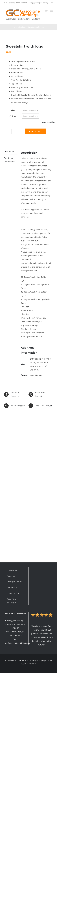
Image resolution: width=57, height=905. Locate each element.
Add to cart (35, 131)
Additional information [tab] (9, 160)
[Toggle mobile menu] (51, 10)
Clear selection (48, 122)
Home (15, 27)
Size (13, 110)
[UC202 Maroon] (28, 33)
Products (22, 27)
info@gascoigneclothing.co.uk (41, 3)
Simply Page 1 (41, 660)
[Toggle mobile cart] (46, 10)
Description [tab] (9, 151)
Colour (13, 116)
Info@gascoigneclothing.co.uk (17, 643)
